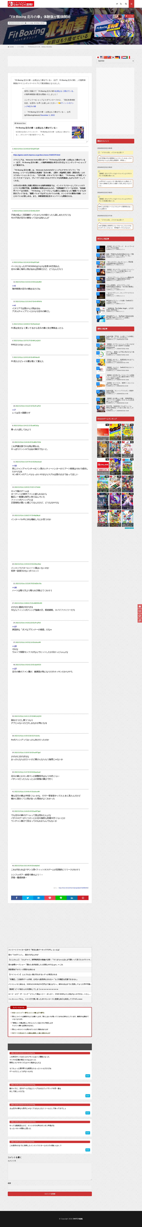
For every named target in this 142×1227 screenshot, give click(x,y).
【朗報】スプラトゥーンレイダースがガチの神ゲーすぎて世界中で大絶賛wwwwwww (120, 345)
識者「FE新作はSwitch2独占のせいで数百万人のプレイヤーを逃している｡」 (120, 255)
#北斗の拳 (32, 106)
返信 (87, 1076)
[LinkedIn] (72, 898)
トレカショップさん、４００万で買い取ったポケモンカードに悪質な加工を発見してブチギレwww (45, 999)
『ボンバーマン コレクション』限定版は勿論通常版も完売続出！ (119, 262)
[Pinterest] (83, 898)
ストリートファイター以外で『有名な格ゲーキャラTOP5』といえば (33, 950)
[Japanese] (98, 57)
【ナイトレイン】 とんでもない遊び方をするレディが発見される (32, 974)
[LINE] (60, 898)
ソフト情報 (29, 23)
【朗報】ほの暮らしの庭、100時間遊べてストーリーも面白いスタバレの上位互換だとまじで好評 (120, 400)
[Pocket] (49, 898)
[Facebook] (16, 898)
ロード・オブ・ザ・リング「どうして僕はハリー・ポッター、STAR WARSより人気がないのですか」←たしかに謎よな (50, 994)
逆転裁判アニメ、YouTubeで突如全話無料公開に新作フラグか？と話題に (120, 317)
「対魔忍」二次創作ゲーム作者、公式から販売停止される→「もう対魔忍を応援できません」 (43, 979)
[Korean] (113, 57)
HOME (12, 47)
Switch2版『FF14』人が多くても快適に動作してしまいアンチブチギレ (120, 337)
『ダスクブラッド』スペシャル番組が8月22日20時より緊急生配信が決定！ (120, 278)
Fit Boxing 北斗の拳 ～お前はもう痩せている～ (37, 128)
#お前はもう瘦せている (63, 91)
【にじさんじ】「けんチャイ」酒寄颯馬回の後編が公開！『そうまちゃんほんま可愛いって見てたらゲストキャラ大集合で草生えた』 (50, 960)
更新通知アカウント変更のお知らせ (21, 969)
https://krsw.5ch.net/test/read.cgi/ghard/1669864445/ (74, 888)
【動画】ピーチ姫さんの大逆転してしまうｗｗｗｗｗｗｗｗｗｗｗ (33, 989)
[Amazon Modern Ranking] (129, 528)
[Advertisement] (49, 61)
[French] (121, 57)
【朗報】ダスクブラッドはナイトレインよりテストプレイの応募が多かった (115, 174)
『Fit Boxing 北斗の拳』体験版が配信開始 (39, 47)
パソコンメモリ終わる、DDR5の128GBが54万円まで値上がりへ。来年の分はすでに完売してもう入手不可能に (50, 984)
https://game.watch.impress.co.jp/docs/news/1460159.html (36, 155)
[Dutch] (124, 57)
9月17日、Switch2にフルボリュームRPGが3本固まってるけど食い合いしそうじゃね (119, 407)
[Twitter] (27, 898)
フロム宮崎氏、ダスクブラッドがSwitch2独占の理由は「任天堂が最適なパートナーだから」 (120, 286)
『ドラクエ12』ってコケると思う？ (112, 152)
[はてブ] (38, 898)
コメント (12, 1161)
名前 (9, 1183)
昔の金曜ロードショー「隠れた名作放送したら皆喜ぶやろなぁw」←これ (35, 964)
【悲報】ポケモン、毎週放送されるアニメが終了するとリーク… (120, 360)
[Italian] (128, 57)
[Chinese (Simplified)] (106, 57)
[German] (117, 57)
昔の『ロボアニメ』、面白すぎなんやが (23, 955)
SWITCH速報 (78, 1219)
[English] (102, 57)
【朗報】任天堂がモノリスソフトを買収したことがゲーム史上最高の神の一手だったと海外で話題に (120, 376)
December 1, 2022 (47, 115)
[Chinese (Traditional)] (109, 57)
